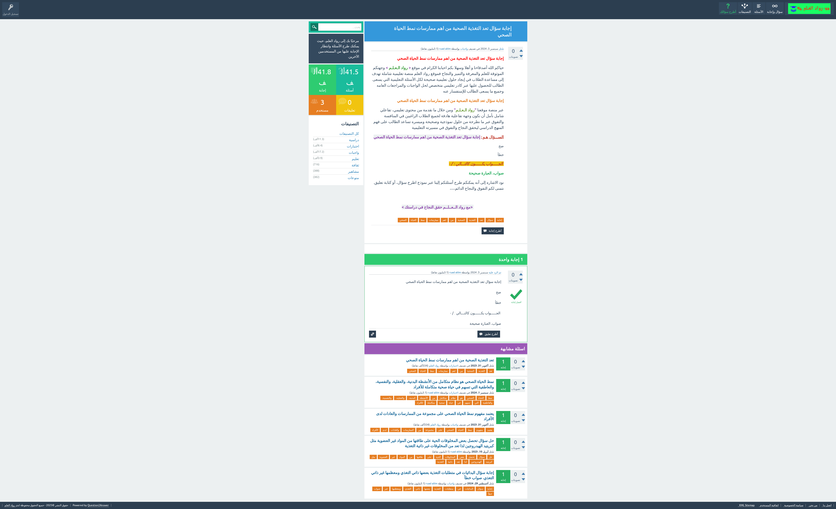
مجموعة (429, 430)
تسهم (467, 402)
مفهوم (479, 430)
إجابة (499, 220)
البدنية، (412, 398)
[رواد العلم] (809, 8)
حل (490, 457)
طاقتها (420, 457)
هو (461, 398)
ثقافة (355, 165)
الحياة (413, 220)
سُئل (501, 48)
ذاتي (418, 488)
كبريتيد (489, 461)
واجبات (464, 48)
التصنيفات (745, 12)
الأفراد (375, 430)
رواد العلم (434, 365)
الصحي (402, 220)
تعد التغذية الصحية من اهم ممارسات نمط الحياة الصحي (450, 360)
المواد (402, 457)
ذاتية (450, 461)
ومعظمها (396, 488)
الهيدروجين (476, 461)
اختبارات (453, 365)
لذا (465, 461)
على (440, 430)
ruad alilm (433, 392)
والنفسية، (386, 398)
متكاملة (431, 402)
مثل (373, 457)
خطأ (490, 493)
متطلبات (449, 488)
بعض (462, 457)
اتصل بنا (827, 505)
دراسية (354, 140)
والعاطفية (487, 402)
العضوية (383, 457)
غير (393, 457)
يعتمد (489, 430)
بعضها (427, 488)
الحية (438, 457)
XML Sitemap (747, 505)
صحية (442, 402)
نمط (423, 220)
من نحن (813, 505)
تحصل (472, 457)
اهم (444, 220)
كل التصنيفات (349, 133)
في (458, 402)
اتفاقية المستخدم (769, 505)
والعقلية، (400, 398)
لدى (384, 430)
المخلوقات (450, 457)
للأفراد (420, 402)
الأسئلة (758, 12)
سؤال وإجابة (775, 12)
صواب (377, 488)
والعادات (395, 430)
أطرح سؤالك (728, 12)
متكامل (443, 398)
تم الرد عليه (495, 272)
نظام (453, 398)
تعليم (355, 159)
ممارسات (433, 220)
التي (477, 402)
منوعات (353, 178)
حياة (451, 402)
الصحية (461, 220)
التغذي (408, 488)
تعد (481, 220)
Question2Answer (98, 505)
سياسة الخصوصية (793, 505)
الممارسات (408, 430)
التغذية (472, 220)
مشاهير (353, 171)
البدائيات (469, 488)
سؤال (490, 220)
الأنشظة (424, 398)
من (451, 220)
